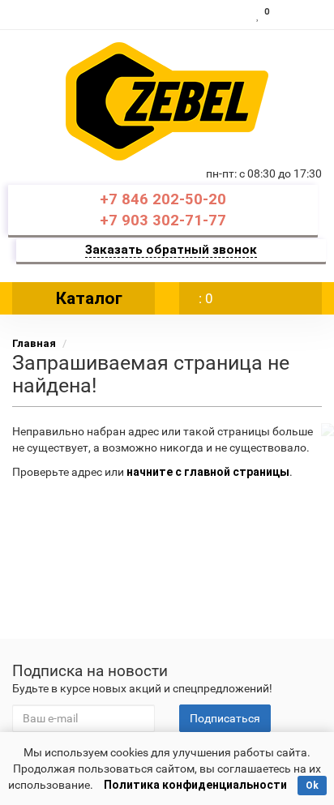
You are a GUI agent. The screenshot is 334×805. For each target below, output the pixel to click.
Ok (312, 785)
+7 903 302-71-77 (163, 220)
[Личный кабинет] (299, 14)
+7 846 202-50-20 (163, 199)
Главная (34, 343)
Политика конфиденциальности (195, 784)
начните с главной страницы (207, 471)
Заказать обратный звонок (171, 249)
